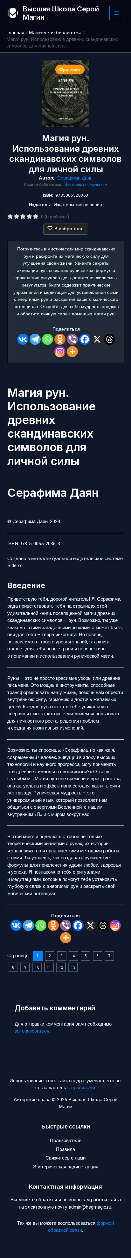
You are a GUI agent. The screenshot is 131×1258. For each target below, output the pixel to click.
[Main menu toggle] (116, 13)
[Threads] (109, 339)
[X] (97, 339)
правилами (83, 1087)
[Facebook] (84, 339)
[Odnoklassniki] (60, 339)
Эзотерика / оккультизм (86, 184)
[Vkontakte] (22, 339)
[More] (72, 351)
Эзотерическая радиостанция (65, 1166)
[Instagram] (60, 351)
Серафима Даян (75, 177)
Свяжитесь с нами (65, 1157)
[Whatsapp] (47, 339)
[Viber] (72, 339)
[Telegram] (35, 339)
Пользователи (65, 1140)
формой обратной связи (81, 1227)
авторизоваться (32, 1030)
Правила (65, 1149)
